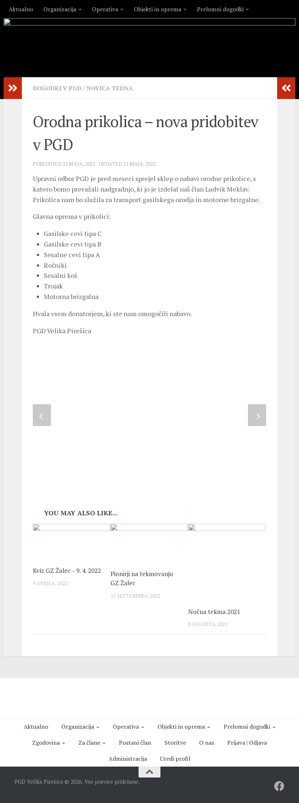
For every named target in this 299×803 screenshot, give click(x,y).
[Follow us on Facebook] (279, 786)
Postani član (135, 743)
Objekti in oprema (157, 9)
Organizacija (59, 9)
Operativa (105, 9)
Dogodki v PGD (57, 88)
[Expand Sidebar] (13, 88)
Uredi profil (175, 759)
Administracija (128, 759)
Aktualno (21, 9)
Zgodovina (46, 743)
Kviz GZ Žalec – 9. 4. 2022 (67, 570)
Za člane (89, 743)
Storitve (175, 743)
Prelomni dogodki (220, 9)
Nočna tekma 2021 (214, 611)
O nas (206, 743)
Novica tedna (109, 88)
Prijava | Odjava (247, 743)
